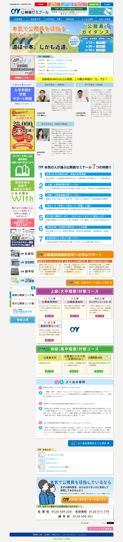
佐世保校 (23, 262)
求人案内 (47, 534)
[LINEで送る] (85, 523)
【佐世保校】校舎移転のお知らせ (57, 67)
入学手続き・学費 (53, 19)
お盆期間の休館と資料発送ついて (57, 63)
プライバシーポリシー (69, 534)
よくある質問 (87, 19)
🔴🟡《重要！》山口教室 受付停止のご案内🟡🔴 (62, 70)
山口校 (23, 280)
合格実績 (18, 19)
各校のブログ (56, 534)
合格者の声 (35, 19)
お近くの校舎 (105, 19)
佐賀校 (23, 253)
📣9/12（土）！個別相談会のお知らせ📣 (59, 60)
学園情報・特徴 (37, 534)
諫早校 (23, 271)
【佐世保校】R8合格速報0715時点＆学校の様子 (61, 74)
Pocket (104, 523)
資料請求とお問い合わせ (17, 541)
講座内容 (70, 19)
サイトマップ (82, 534)
